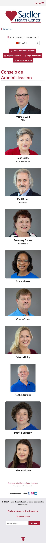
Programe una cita (13, 55)
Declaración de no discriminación (23, 511)
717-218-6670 (16, 37)
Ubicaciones (7, 29)
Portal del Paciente (24, 60)
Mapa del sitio (23, 516)
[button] (39, 3)
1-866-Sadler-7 (31, 37)
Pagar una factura (33, 55)
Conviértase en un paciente (23, 51)
